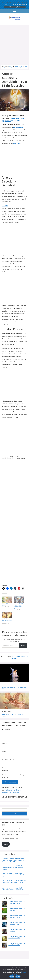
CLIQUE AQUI (14, 7)
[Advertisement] (14, 46)
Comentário (6, 729)
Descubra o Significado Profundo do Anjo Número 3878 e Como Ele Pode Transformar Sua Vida (13, 860)
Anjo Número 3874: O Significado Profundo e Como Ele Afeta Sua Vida (13, 888)
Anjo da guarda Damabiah (6, 604)
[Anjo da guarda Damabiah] (7, 600)
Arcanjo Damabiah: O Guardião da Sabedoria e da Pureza (19, 606)
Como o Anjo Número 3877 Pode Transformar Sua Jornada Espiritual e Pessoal (13, 867)
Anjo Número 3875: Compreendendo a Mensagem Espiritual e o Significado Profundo (14, 882)
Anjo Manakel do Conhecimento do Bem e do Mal (14, 687)
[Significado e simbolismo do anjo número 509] (7, 615)
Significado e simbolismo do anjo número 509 (7, 620)
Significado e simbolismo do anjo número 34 (17, 930)
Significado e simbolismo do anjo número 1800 (17, 916)
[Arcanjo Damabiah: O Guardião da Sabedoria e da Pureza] (19, 600)
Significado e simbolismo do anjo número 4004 (17, 937)
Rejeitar (18, 976)
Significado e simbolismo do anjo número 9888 (17, 902)
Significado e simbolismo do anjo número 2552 (17, 909)
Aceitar (12, 976)
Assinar (23, 645)
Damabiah (5, 206)
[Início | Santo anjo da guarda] (14, 21)
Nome (4, 743)
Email (4, 751)
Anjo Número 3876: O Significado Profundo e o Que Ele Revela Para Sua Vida (13, 874)
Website (15, 658)
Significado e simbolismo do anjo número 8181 (17, 944)
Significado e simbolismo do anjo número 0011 (17, 923)
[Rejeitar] (27, 972)
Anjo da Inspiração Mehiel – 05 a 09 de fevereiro (12, 715)
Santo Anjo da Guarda (20, 656)
